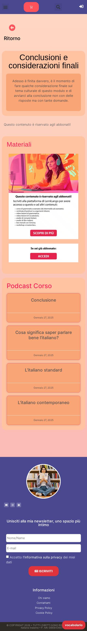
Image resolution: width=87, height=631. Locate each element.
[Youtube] (6, 505)
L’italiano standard (43, 370)
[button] (5, 7)
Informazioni (43, 590)
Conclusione (43, 300)
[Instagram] (12, 505)
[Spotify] (19, 505)
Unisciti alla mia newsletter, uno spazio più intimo (43, 523)
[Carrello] (31, 7)
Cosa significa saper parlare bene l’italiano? (43, 335)
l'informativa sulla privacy (42, 557)
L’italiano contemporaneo (43, 402)
